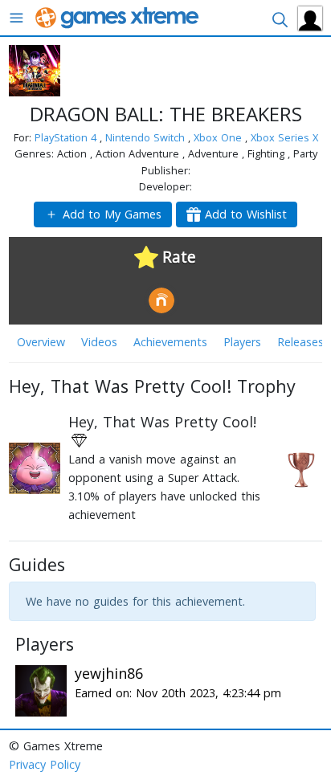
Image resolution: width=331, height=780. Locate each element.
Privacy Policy (44, 764)
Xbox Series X (284, 137)
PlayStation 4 (67, 137)
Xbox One (219, 137)
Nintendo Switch (146, 137)
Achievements (170, 341)
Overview (41, 341)
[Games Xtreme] (118, 16)
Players (242, 341)
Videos (99, 341)
